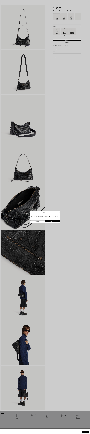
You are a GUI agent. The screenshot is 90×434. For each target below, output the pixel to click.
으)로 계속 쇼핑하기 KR (37, 221)
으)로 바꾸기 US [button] (52, 221)
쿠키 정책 (52, 429)
